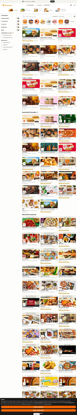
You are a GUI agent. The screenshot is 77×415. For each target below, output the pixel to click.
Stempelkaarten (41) (7, 37)
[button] (7, 5)
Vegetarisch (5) (6, 42)
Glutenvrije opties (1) (7, 47)
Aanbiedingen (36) (7, 35)
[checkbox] (25, 22)
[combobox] (38, 16)
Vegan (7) (5, 44)
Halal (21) (5, 49)
